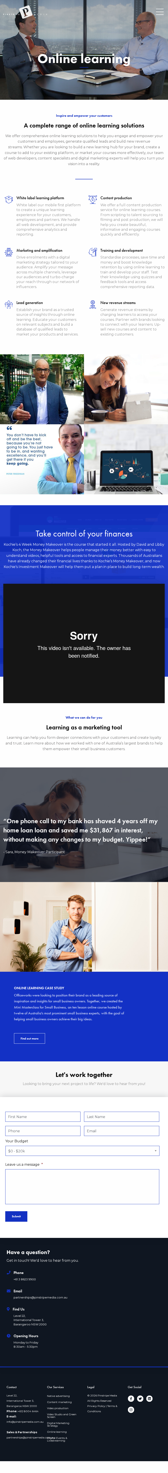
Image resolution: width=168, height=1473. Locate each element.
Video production (57, 1408)
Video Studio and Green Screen (61, 1416)
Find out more (29, 1038)
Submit (16, 1216)
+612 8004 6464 (28, 1411)
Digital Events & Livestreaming (57, 1439)
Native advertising (58, 1396)
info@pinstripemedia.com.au (25, 1421)
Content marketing (59, 1402)
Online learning (57, 1431)
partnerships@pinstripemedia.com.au (31, 1437)
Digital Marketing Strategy (58, 1424)
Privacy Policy (96, 1406)
